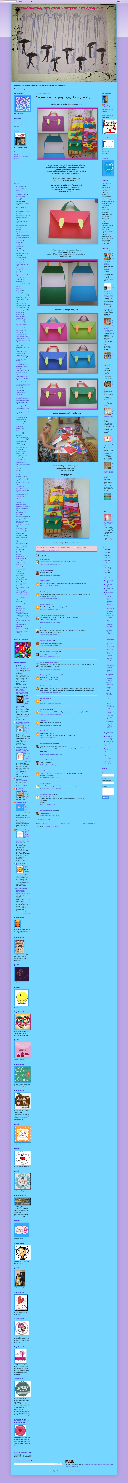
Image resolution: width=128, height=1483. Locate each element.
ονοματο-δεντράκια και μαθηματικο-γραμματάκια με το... (109, 601)
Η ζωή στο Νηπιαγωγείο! (20, 789)
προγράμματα (20, 406)
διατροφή (18, 229)
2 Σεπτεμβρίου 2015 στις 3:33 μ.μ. (50, 586)
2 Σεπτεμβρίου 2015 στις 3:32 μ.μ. (50, 575)
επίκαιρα (18, 260)
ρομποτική (19, 424)
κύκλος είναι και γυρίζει (22, 299)
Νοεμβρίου (109, 584)
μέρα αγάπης (20, 303)
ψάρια (17, 552)
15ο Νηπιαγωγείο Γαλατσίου (49, 651)
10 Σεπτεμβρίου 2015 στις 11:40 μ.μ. (51, 754)
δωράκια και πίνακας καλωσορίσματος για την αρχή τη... (110, 714)
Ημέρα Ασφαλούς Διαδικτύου (21, 278)
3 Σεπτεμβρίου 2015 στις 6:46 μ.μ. (50, 737)
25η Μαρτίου (20, 186)
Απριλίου (109, 741)
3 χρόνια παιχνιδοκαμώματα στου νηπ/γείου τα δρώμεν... (110, 668)
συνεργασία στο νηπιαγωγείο (20, 444)
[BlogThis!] (80, 548)
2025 (106, 552)
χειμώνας (18, 533)
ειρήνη (18, 242)
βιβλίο (17, 209)
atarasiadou (44, 783)
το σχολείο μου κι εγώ (22, 482)
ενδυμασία (19, 251)
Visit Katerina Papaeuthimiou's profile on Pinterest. (21, 156)
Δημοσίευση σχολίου (44, 819)
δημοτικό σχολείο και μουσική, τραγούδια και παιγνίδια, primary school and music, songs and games (22, 691)
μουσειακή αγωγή (21, 310)
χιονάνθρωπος (20, 537)
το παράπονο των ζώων (23, 479)
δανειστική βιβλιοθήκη (22, 221)
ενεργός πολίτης (21, 253)
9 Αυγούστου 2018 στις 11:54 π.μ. (50, 815)
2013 (106, 761)
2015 (106, 578)
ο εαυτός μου (20, 322)
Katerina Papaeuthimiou (19, 121)
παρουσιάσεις (20, 382)
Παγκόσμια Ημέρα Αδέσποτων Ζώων (21, 335)
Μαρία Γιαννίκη (45, 709)
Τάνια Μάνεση (44, 698)
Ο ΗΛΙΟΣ (26, 866)
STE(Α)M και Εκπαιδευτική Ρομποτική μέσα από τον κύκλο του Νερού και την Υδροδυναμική (22, 614)
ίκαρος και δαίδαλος (22, 284)
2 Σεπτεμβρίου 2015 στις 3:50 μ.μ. (50, 598)
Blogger (77, 1470)
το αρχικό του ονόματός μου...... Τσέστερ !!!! (110, 619)
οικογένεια (19, 332)
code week (19, 569)
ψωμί (17, 554)
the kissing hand (21, 629)
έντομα (18, 255)
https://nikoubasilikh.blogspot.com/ (51, 615)
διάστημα (18, 227)
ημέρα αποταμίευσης (22, 274)
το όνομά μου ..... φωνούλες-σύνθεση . (110, 611)
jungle (18, 601)
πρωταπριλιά (20, 419)
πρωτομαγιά (19, 421)
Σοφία (42, 628)
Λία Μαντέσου (44, 570)
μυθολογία (19, 312)
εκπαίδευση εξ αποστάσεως (20, 245)
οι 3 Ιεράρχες (20, 330)
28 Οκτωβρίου (20, 188)
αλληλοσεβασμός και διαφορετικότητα (22, 193)
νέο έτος (18, 314)
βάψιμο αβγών (20, 207)
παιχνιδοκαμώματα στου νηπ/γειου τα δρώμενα (58, 8)
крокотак (19, 779)
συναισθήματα (20, 441)
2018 (106, 570)
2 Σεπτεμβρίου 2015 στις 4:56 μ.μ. (50, 634)
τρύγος (18, 498)
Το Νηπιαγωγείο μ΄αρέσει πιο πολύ (51, 675)
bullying (18, 561)
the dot (18, 626)
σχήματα (18, 449)
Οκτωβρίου (109, 588)
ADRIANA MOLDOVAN (47, 794)
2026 (106, 550)
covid (17, 571)
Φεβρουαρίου (109, 749)
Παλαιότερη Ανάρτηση (89, 823)
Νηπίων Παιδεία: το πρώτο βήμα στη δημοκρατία (21, 318)
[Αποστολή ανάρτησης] (74, 547)
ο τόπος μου (19, 328)
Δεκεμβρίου (109, 580)
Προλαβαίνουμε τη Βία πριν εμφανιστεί (22, 408)
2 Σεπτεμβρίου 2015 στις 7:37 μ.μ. (50, 680)
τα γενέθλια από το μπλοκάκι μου (21, 452)
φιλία (17, 514)
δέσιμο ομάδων (20, 225)
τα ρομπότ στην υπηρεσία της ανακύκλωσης (20, 460)
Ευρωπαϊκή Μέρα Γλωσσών (21, 268)
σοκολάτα (19, 433)
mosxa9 (42, 720)
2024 (106, 555)
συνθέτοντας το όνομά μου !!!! (109, 626)
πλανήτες (19, 390)
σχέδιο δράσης (20, 447)
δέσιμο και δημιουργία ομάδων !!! (110, 631)
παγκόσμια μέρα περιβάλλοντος (21, 363)
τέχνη (17, 468)
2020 (106, 565)
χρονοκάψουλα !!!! (109, 675)
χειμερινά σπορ (20, 531)
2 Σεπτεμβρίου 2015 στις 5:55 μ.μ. (50, 645)
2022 (106, 560)
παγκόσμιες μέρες (21, 370)
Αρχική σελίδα (65, 823)
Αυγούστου (109, 732)
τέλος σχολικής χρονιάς (23, 464)
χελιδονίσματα (20, 535)
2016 (106, 575)
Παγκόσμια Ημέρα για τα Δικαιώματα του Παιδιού (23, 339)
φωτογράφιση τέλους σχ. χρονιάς (22, 521)
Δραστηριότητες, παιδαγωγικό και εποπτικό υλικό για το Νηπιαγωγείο (22, 750)
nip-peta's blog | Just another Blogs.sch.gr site (21, 890)
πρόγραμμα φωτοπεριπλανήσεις (22, 397)
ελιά (17, 248)
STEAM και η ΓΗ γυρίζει (23, 620)
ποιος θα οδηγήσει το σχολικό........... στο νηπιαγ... (110, 697)
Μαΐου (108, 739)
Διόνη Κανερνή (45, 591)
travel (17, 635)
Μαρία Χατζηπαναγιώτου (48, 662)
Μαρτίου (108, 744)
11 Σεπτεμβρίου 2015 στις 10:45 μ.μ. (51, 777)
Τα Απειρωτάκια (21, 802)
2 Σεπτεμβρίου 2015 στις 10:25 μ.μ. (50, 703)
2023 (106, 557)
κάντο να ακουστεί (21, 295)
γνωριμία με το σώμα (22, 217)
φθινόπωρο (19, 512)
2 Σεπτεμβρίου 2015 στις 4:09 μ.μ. (50, 609)
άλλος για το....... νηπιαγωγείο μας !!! (110, 706)
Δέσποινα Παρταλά (46, 640)
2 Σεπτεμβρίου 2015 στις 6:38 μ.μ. (50, 669)
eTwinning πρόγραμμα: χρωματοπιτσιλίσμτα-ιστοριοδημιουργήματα (23, 592)
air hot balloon (20, 556)
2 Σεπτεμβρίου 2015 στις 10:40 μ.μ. (50, 714)
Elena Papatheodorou (47, 731)
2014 (106, 758)
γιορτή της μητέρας (21, 215)
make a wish (19, 604)
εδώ (71, 543)
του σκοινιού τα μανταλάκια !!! (110, 638)
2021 (106, 562)
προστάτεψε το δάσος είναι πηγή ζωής (22, 416)
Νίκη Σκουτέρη (44, 686)
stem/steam (19, 624)
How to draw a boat (21, 780)
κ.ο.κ (17, 286)
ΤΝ (17, 470)
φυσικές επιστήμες (21, 516)
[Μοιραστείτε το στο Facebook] (83, 548)
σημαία (18, 430)
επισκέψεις (19, 262)
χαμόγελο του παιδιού (22, 525)
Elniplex (18, 665)
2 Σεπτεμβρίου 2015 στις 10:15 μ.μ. (50, 692)
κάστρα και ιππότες (21, 297)
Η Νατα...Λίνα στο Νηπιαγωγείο (21, 864)
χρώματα (18, 549)
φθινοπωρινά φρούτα (22, 508)
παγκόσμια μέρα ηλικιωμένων (21, 352)
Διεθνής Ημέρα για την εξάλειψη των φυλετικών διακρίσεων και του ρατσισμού (23, 238)
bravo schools (20, 558)
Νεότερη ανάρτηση (41, 823)
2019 (106, 568)
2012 (106, 763)
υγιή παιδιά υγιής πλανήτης (21, 501)
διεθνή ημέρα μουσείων (23, 232)
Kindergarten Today (22, 830)
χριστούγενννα (20, 543)
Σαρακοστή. (19, 428)
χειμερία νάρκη (20, 528)
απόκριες (18, 201)
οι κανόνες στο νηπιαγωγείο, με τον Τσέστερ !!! (110, 646)
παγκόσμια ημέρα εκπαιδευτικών (21, 344)
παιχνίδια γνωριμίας (22, 372)
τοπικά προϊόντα (21, 494)
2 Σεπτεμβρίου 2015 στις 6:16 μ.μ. (50, 656)
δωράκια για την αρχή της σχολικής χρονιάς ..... (109, 725)
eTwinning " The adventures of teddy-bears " (22, 579)
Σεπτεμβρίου (110, 592)
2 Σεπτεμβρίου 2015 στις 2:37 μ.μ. (50, 564)
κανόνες (18, 293)
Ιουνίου (108, 736)
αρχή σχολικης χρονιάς (47, 550)
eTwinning (19, 575)
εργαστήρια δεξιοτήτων (23, 264)
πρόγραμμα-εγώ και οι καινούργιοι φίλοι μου (22, 401)
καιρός (18, 288)
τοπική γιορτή (20, 496)
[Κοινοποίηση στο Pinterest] (85, 548)
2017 (106, 573)
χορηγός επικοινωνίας (22, 540)
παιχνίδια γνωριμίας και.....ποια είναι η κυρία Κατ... (109, 686)
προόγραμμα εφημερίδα (23, 412)
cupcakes (19, 573)
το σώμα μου (20, 486)
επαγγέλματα (20, 257)
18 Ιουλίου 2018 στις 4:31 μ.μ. (49, 804)
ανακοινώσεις (20, 196)
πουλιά (18, 394)
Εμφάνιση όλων (26, 913)
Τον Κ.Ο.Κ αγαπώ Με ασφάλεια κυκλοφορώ (22, 489)
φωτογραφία (19, 519)
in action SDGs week (22, 598)
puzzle (18, 606)
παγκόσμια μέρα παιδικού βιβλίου (21, 356)
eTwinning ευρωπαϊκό (22, 587)
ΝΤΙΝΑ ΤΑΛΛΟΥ (45, 581)
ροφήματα (19, 426)
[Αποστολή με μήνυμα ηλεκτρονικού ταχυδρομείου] (78, 548)
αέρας (17, 190)
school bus (57, 550)
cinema (18, 567)
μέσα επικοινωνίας (21, 305)
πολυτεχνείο (19, 392)
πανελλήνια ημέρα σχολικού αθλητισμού (22, 377)
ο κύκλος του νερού (22, 324)
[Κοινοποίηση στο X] (81, 548)
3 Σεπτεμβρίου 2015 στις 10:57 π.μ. (50, 725)
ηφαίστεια (19, 281)
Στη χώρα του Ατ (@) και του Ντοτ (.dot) (22, 438)
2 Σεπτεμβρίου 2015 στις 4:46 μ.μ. (50, 622)
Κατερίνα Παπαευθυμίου (48, 743)
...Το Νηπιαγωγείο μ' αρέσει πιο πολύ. (22, 722)
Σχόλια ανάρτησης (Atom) (51, 826)
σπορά (18, 435)
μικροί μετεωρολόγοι (22, 307)
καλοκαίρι (19, 290)
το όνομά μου (20, 476)
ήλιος (17, 272)
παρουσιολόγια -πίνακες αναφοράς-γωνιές (23, 384)
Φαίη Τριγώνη (44, 559)
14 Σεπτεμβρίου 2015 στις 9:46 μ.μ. (50, 788)
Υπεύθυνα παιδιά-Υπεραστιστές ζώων (22, 505)
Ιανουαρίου (109, 754)
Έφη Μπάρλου (45, 604)
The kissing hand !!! (109, 679)
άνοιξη (18, 199)
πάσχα (18, 388)
